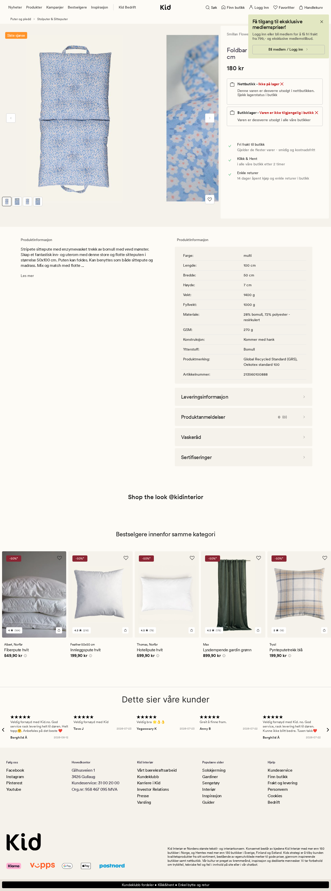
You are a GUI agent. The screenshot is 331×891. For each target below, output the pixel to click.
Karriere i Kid (149, 782)
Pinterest (14, 782)
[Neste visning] (209, 118)
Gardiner (210, 776)
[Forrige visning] (11, 118)
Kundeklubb (148, 776)
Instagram (15, 776)
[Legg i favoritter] (209, 199)
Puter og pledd (20, 19)
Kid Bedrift (127, 7)
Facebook (15, 770)
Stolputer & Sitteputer (52, 19)
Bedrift (274, 802)
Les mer (27, 276)
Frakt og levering (282, 782)
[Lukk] (322, 22)
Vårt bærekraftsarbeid (157, 770)
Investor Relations (153, 789)
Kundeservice (280, 770)
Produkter (34, 7)
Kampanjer (55, 7)
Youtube (13, 789)
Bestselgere (77, 7)
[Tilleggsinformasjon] (24, 656)
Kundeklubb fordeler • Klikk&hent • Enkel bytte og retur (165, 885)
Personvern (278, 789)
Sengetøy (211, 782)
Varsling (144, 802)
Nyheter (15, 7)
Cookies (275, 795)
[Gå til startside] (165, 7)
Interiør (208, 789)
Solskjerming (213, 770)
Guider (208, 802)
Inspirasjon (99, 7)
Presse (143, 795)
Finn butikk (277, 776)
